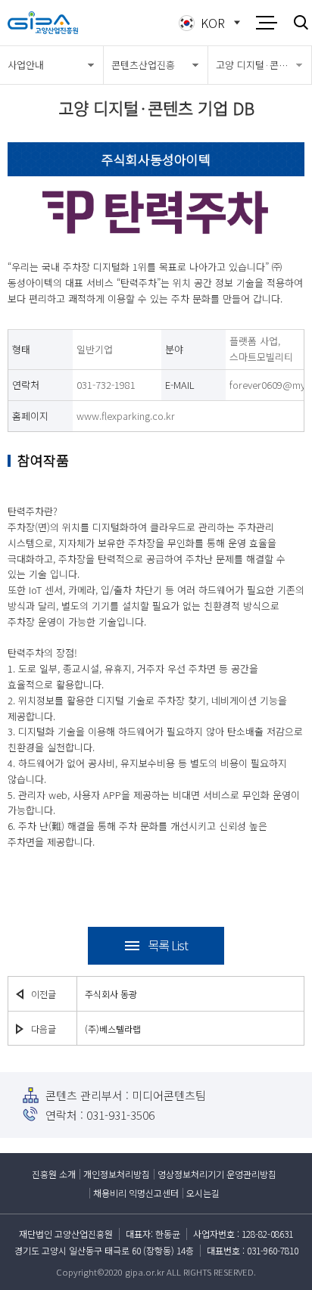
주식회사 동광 (111, 993)
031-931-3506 (120, 1115)
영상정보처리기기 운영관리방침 (217, 1173)
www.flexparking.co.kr (125, 416)
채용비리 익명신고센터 (136, 1192)
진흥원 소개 (54, 1173)
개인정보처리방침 (116, 1173)
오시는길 (203, 1192)
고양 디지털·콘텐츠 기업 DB (263, 65)
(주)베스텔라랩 (113, 1028)
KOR (213, 23)
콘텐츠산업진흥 (143, 65)
